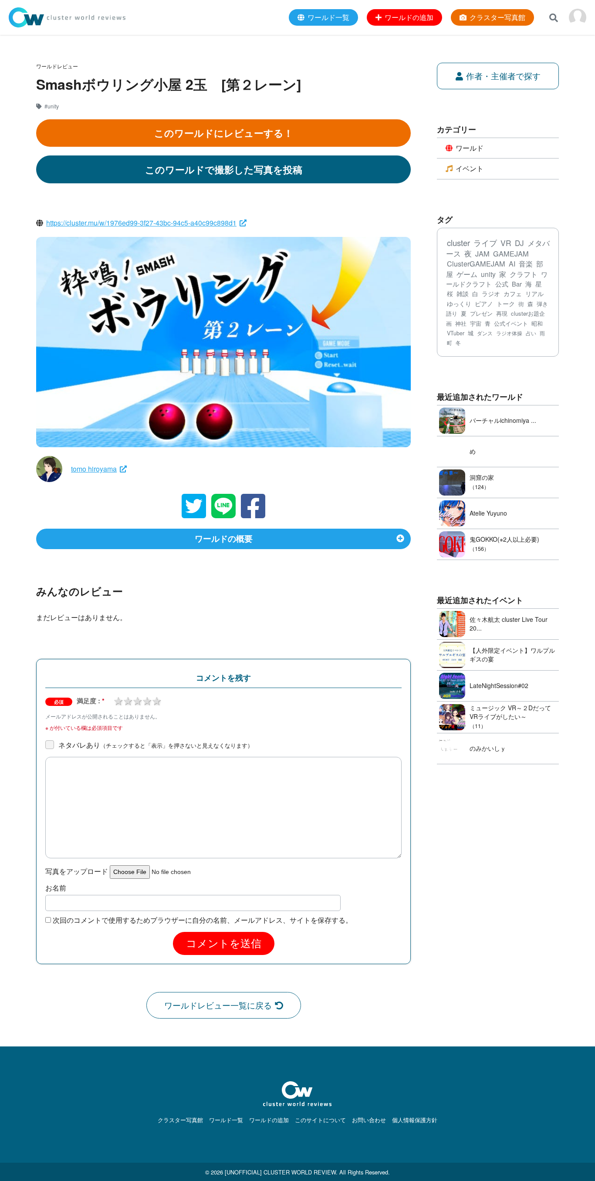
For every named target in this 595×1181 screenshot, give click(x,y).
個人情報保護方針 (414, 1120)
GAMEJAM (511, 253)
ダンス (485, 333)
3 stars (137, 700)
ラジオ (491, 293)
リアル (534, 293)
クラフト (524, 274)
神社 (461, 323)
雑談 (462, 293)
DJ (519, 242)
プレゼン (481, 313)
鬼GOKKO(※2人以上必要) (504, 539)
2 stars (127, 700)
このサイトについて (320, 1120)
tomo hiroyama (94, 469)
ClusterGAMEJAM (476, 263)
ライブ (485, 242)
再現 (501, 313)
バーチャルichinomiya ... (503, 420)
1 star (118, 700)
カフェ (513, 293)
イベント (469, 168)
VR (505, 242)
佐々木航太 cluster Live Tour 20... (509, 623)
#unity (51, 106)
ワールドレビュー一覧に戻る (218, 1005)
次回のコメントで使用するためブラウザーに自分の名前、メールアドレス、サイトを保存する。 (202, 920)
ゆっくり (459, 303)
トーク (506, 303)
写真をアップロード (76, 871)
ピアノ (484, 303)
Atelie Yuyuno (488, 513)
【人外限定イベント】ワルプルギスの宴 (512, 654)
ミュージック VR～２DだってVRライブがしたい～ (510, 712)
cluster (458, 242)
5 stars (156, 700)
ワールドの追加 (269, 1120)
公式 (501, 283)
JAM (482, 253)
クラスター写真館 (180, 1120)
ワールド (469, 148)
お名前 (55, 888)
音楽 (526, 264)
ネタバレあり (155, 745)
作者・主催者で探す (503, 75)
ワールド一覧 (226, 1120)
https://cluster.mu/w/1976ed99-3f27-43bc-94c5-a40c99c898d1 (141, 223)
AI (512, 264)
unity (488, 274)
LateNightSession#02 (499, 685)
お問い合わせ (369, 1120)
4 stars (147, 700)
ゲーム (466, 274)
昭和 (537, 323)
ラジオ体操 (509, 333)
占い (531, 333)
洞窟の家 (482, 477)
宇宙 (475, 323)
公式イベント (511, 323)
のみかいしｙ (488, 748)
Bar (517, 283)
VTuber (455, 333)
